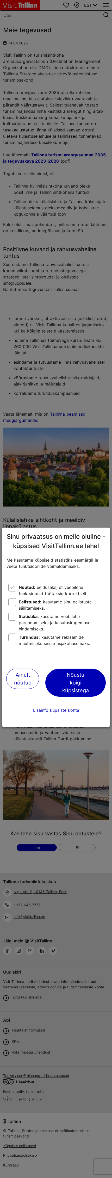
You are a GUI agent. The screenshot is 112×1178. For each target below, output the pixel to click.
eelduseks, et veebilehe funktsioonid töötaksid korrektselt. (53, 590)
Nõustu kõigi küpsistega (75, 683)
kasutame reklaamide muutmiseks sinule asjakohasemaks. (54, 640)
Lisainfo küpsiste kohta (56, 710)
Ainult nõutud (23, 679)
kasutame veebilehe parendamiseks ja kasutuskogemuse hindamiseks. (54, 622)
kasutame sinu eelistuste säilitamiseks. (55, 605)
